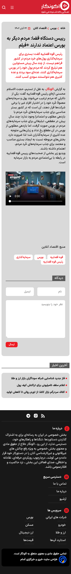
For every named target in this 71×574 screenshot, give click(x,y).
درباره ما (61, 491)
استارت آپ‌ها (58, 540)
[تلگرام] (28, 415)
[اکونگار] (43, 7)
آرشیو (63, 499)
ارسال (12, 344)
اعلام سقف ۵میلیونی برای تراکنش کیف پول (41, 385)
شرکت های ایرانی (56, 517)
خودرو (62, 525)
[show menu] (12, 7)
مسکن (29, 525)
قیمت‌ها (28, 540)
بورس (40, 257)
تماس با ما (59, 484)
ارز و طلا (61, 532)
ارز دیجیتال (26, 532)
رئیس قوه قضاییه (53, 262)
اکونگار (50, 89)
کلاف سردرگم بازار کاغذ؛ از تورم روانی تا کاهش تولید (35, 392)
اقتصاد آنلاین (50, 247)
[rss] (43, 415)
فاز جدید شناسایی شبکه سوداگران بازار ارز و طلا (38, 378)
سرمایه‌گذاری (23, 257)
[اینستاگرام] (35, 415)
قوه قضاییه (56, 257)
